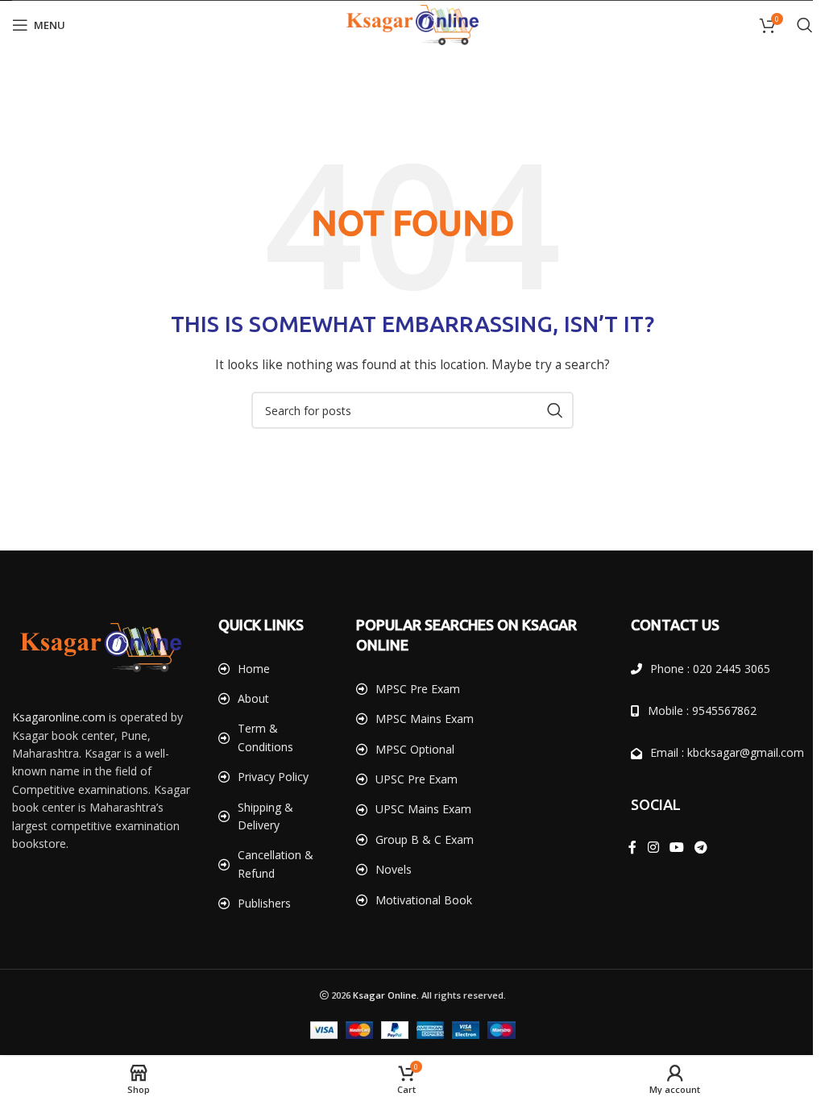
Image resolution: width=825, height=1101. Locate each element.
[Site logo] (407, 23)
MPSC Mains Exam (419, 718)
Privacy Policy (269, 776)
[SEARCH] (549, 410)
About (250, 698)
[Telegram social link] (691, 847)
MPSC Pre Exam (412, 688)
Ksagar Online (378, 995)
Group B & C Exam (419, 839)
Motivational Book (418, 900)
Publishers (261, 903)
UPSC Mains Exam (418, 808)
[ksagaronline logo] (100, 647)
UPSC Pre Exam (411, 779)
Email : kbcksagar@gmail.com (718, 752)
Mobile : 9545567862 (693, 710)
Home (250, 668)
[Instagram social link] (644, 847)
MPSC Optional (409, 749)
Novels (388, 869)
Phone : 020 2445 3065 (701, 668)
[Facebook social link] (623, 847)
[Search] (793, 25)
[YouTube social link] (667, 847)
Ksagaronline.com (59, 717)
